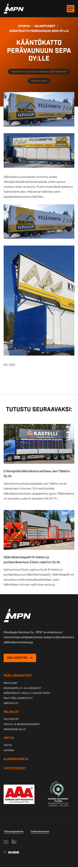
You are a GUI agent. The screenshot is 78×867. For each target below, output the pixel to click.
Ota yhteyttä (17, 658)
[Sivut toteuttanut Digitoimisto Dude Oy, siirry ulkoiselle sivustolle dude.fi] (11, 853)
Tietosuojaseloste (13, 831)
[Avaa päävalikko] (70, 8)
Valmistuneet (39, 80)
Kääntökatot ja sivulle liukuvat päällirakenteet (39, 71)
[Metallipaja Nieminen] (14, 12)
